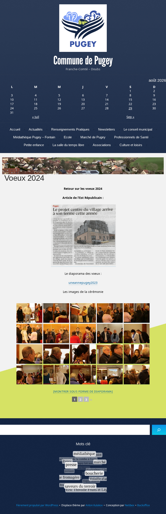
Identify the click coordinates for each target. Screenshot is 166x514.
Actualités (36, 129)
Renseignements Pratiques (70, 129)
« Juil (35, 117)
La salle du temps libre (68, 145)
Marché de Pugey (92, 137)
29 (130, 108)
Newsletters (106, 129)
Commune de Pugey (83, 60)
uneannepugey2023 (83, 283)
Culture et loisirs (131, 145)
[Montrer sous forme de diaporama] (83, 391)
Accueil (15, 129)
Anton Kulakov (94, 505)
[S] (159, 430)
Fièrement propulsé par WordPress (37, 505)
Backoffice (143, 505)
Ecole (68, 137)
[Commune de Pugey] (83, 28)
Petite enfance (34, 145)
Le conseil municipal (138, 129)
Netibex (129, 505)
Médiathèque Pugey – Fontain (34, 137)
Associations (102, 145)
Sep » (130, 117)
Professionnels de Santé (131, 137)
